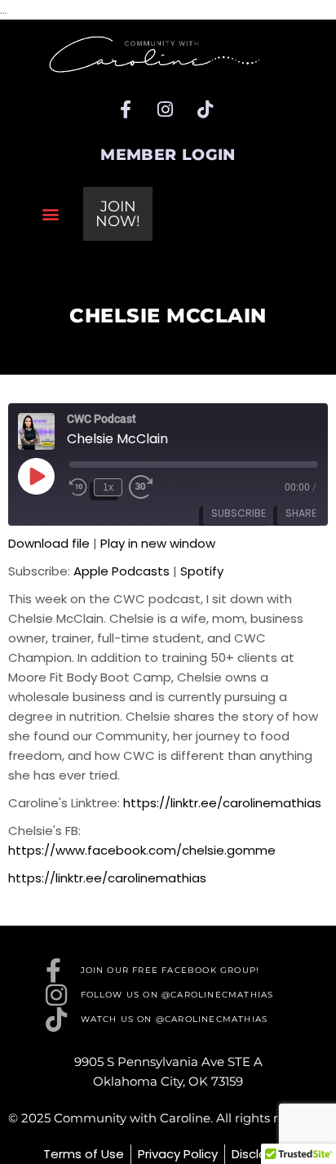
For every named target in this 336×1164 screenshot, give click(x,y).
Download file (49, 543)
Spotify (201, 571)
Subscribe (238, 513)
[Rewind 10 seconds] (78, 487)
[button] (50, 213)
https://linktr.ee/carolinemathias (222, 802)
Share (300, 513)
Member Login (168, 154)
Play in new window (157, 543)
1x (108, 487)
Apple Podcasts (121, 571)
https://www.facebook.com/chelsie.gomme (142, 850)
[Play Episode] (36, 476)
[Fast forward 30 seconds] (141, 487)
